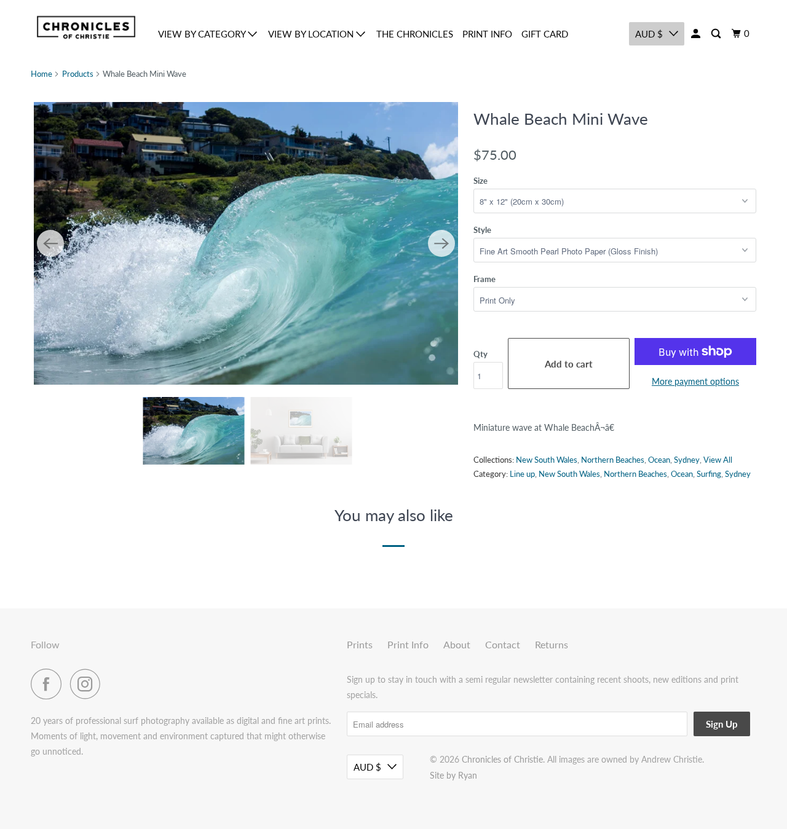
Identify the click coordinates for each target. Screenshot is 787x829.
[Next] (441, 243)
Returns (551, 644)
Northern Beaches (612, 460)
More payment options (695, 381)
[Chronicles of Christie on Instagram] (88, 684)
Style (482, 230)
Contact (502, 644)
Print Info (487, 33)
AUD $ (649, 33)
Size (480, 181)
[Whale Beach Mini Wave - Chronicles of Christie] (246, 243)
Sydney (687, 460)
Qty (480, 354)
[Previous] (50, 243)
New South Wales (546, 460)
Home (41, 74)
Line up (522, 474)
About (456, 644)
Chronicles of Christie (502, 759)
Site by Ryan (453, 775)
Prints (360, 644)
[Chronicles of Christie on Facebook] (49, 684)
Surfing (709, 474)
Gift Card (544, 33)
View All (717, 460)
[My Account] (697, 34)
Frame (484, 279)
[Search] (717, 34)
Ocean (659, 460)
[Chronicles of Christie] (86, 27)
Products (77, 74)
